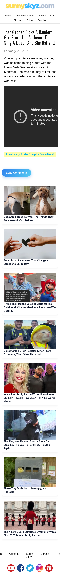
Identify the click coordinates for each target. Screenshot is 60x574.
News (8, 15)
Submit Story (30, 555)
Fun (52, 15)
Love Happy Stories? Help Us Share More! (30, 154)
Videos (42, 15)
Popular (42, 20)
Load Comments (16, 172)
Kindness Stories (25, 15)
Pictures (18, 20)
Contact (13, 553)
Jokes (30, 20)
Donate (44, 553)
